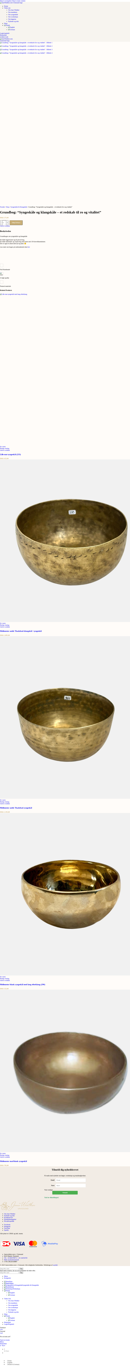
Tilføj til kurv (16, 222)
